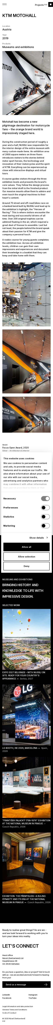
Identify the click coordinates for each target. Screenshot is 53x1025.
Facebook (6, 998)
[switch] (45, 507)
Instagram (33, 995)
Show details (36, 537)
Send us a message (16, 984)
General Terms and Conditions (14, 1010)
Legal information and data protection (17, 1006)
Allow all (26, 547)
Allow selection (26, 556)
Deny (26, 566)
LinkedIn (6, 995)
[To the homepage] (50, 4)
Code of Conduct (9, 1013)
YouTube (33, 998)
